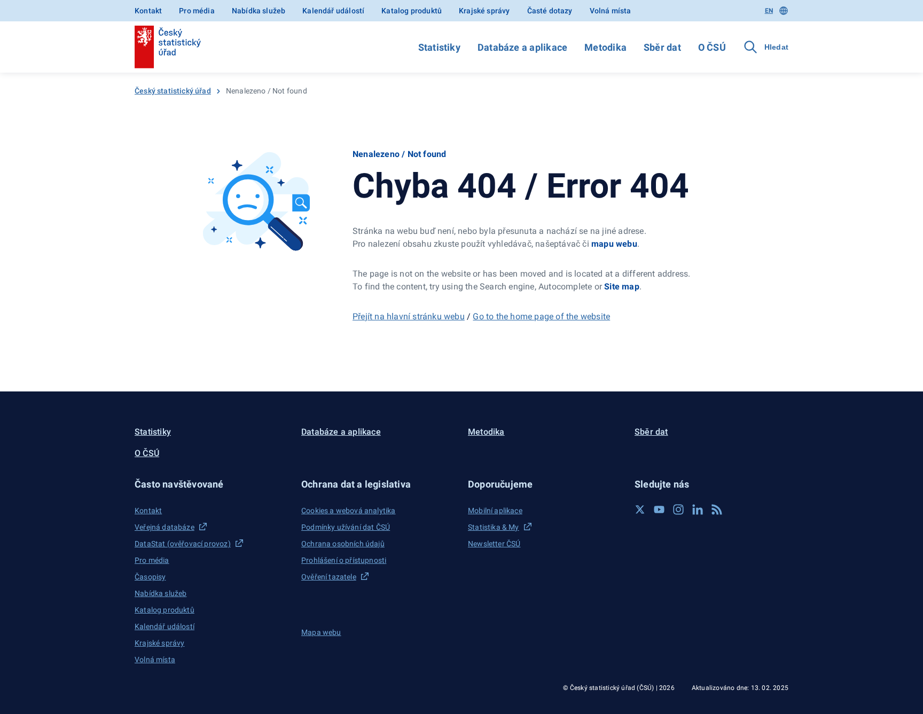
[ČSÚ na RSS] (716, 509)
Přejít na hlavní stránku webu (409, 316)
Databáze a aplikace (522, 47)
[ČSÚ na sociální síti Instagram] (678, 509)
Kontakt (148, 10)
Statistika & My (493, 527)
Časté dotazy (550, 10)
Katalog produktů (411, 10)
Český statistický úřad (173, 91)
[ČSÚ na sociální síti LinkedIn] (697, 509)
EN (769, 10)
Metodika (605, 47)
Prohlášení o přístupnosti (343, 560)
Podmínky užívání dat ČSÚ (345, 527)
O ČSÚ (712, 47)
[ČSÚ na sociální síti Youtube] (659, 509)
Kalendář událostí (333, 10)
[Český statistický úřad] (168, 47)
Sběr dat (662, 47)
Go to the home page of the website (541, 316)
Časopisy (150, 576)
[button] (211, 484)
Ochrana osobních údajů (343, 543)
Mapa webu (321, 632)
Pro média (197, 10)
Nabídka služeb (258, 10)
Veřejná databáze (164, 527)
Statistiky (439, 47)
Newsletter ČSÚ (494, 543)
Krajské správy (484, 10)
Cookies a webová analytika (348, 510)
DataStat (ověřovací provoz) (183, 543)
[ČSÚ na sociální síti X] (640, 509)
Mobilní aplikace (495, 510)
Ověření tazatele (328, 576)
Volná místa (610, 10)
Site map (621, 286)
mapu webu (614, 244)
